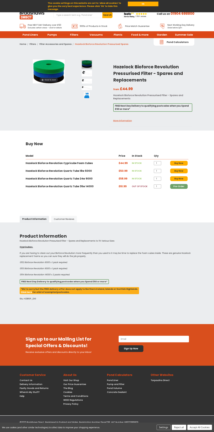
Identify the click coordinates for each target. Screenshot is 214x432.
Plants (118, 35)
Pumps (52, 35)
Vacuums (96, 35)
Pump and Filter (115, 384)
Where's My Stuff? (29, 392)
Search (107, 15)
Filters (74, 35)
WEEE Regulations (73, 400)
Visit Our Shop (71, 380)
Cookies (67, 392)
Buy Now (178, 163)
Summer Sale (184, 35)
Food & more (139, 35)
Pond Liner (112, 380)
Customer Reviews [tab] (64, 219)
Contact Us (26, 380)
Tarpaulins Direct (160, 380)
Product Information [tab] (34, 219)
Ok (143, 3)
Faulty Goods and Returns (34, 388)
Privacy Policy (70, 403)
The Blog (68, 388)
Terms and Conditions (75, 396)
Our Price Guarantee (74, 384)
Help (22, 396)
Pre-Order (178, 186)
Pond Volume (114, 388)
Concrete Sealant (117, 392)
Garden (162, 35)
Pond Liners (30, 35)
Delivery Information (31, 384)
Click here (26, 292)
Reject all (179, 427)
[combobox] (77, 15)
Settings (163, 427)
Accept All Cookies (200, 427)
